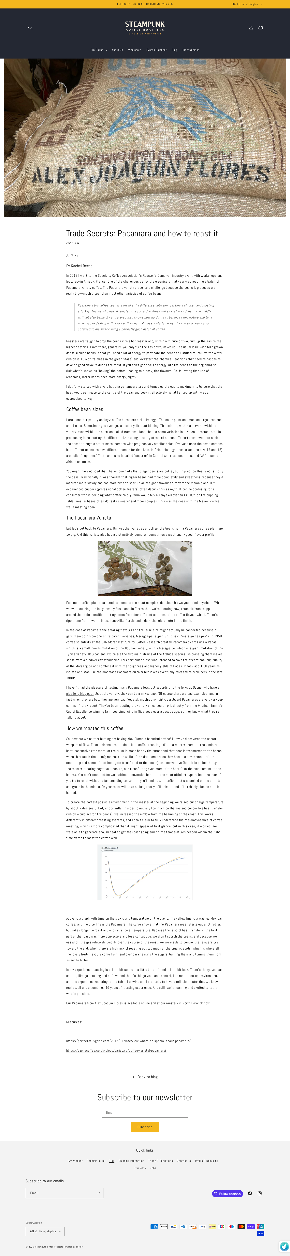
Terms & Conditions (160, 1161)
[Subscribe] (99, 1193)
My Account (75, 1161)
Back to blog (148, 1076)
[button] (30, 28)
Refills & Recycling (206, 1161)
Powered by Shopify (73, 1246)
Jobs (153, 1168)
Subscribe (145, 1127)
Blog (111, 1161)
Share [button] (74, 255)
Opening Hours (96, 1161)
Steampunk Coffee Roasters (49, 1246)
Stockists (140, 1168)
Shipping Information (131, 1161)
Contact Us (184, 1161)
